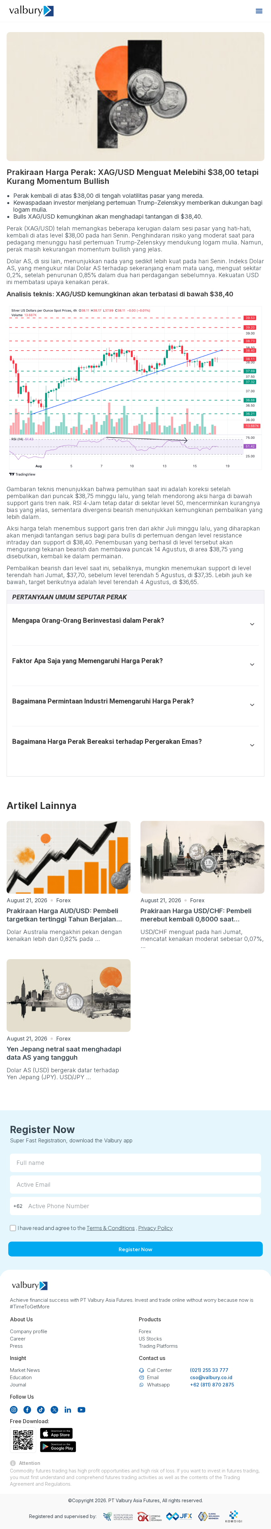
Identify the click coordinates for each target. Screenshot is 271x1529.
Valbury (124, 1500)
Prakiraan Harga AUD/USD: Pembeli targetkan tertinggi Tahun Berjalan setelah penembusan (62, 919)
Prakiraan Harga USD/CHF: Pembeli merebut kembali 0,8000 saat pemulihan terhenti (196, 919)
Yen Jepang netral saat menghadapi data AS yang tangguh (64, 1053)
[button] (258, 11)
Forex (63, 900)
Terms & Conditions (111, 1227)
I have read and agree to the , (95, 1228)
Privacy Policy (155, 1227)
